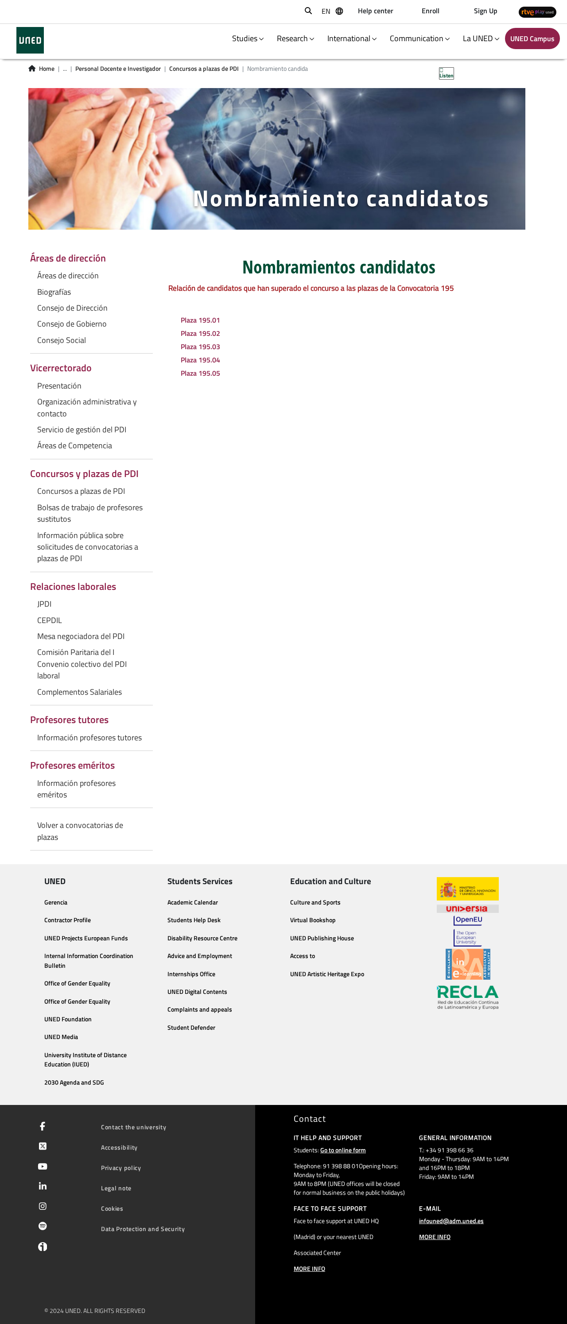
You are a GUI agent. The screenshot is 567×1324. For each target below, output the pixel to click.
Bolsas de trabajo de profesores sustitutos (90, 513)
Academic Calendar (192, 902)
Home (46, 68)
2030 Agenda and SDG (74, 1082)
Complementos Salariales (79, 692)
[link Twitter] (41, 1147)
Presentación (59, 386)
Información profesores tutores (89, 737)
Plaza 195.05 (200, 373)
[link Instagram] (41, 1207)
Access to (302, 956)
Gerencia (55, 902)
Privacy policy (121, 1167)
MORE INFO (309, 1268)
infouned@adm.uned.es (451, 1220)
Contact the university (133, 1127)
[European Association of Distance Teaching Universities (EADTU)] (468, 964)
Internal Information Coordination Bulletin (88, 960)
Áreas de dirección (68, 275)
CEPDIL (49, 620)
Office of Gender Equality (77, 983)
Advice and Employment (199, 956)
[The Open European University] (468, 931)
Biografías (54, 292)
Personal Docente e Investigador (118, 68)
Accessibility (119, 1147)
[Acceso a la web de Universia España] (468, 908)
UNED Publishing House (322, 938)
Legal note (116, 1188)
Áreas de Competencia (74, 445)
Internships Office (191, 974)
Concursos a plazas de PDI (204, 68)
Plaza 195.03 (200, 346)
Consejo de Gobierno (72, 324)
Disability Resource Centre (202, 938)
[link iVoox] (40, 1248)
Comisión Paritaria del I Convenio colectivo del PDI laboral (82, 664)
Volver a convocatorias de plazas (80, 831)
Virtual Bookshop (313, 920)
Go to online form (343, 1150)
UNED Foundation (68, 1019)
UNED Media (61, 1037)
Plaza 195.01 (200, 320)
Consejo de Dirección (72, 308)
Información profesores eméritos (76, 789)
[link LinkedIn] (41, 1187)
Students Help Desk (194, 920)
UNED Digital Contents (197, 992)
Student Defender (191, 1027)
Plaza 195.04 (200, 359)
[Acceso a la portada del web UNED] (29, 40)
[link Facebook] (41, 1127)
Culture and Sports (315, 902)
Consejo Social (61, 340)
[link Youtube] (41, 1167)
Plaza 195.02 (200, 333)
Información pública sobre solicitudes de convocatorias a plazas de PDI (87, 547)
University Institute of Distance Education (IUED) (85, 1060)
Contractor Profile (67, 920)
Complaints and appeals (199, 1009)
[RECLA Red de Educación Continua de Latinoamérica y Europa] (468, 997)
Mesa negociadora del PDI (80, 636)
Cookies (112, 1208)
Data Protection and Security (143, 1228)
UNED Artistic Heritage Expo (327, 974)
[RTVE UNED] (537, 12)
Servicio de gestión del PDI (81, 429)
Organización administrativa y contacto (87, 407)
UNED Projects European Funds (86, 938)
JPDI (44, 604)
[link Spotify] (41, 1227)
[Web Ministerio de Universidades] (468, 889)
